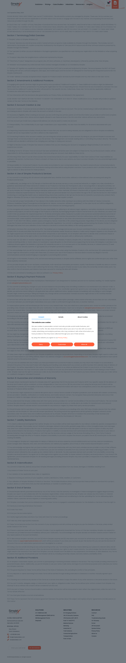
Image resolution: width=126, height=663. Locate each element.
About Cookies (83, 317)
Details (60, 317)
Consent (41, 317)
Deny (41, 344)
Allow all (84, 344)
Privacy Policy (62, 338)
